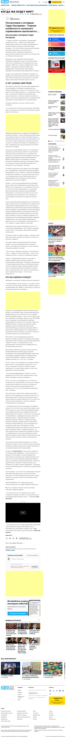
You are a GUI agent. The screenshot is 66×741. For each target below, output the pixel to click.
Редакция (20, 692)
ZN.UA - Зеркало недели (56, 70)
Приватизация (4, 719)
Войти (46, 2)
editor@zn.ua (31, 698)
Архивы (19, 690)
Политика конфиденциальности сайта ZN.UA (55, 736)
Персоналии (19, 719)
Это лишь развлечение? (54, 129)
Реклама (20, 694)
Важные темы (5, 5)
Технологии (35, 713)
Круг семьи (51, 715)
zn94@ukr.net (45, 695)
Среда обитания (36, 715)
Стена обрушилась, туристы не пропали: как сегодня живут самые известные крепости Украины (54, 149)
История (51, 713)
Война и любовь (52, 94)
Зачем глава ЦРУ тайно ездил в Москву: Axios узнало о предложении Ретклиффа (54, 167)
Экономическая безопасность (23, 717)
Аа (49, 2)
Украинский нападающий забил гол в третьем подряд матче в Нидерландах (56, 259)
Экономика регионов (5, 721)
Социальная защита (21, 711)
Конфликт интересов (21, 715)
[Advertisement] (23, 123)
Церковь (35, 717)
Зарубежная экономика (22, 713)
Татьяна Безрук (26, 679)
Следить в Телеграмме (19, 613)
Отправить (35, 566)
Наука (34, 711)
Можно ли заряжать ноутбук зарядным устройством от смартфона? (53, 174)
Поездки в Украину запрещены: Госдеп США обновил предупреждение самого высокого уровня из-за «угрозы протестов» (54, 159)
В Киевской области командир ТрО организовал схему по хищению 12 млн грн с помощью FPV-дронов (53, 183)
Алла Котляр (5, 677)
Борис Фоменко (15, 19)
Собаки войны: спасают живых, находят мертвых (54, 114)
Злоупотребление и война (53, 107)
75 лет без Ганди (52, 135)
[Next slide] (64, 5)
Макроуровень (4, 715)
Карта (19, 699)
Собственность (52, 719)
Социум (50, 711)
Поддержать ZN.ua (57, 2)
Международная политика (7, 713)
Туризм (50, 717)
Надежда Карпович (49, 677)
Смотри (50, 223)
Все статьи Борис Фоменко (14, 543)
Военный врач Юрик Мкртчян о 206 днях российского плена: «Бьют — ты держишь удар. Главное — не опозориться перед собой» (53, 122)
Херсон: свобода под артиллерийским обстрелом (53, 102)
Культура (35, 719)
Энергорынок (4, 717)
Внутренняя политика (6, 711)
